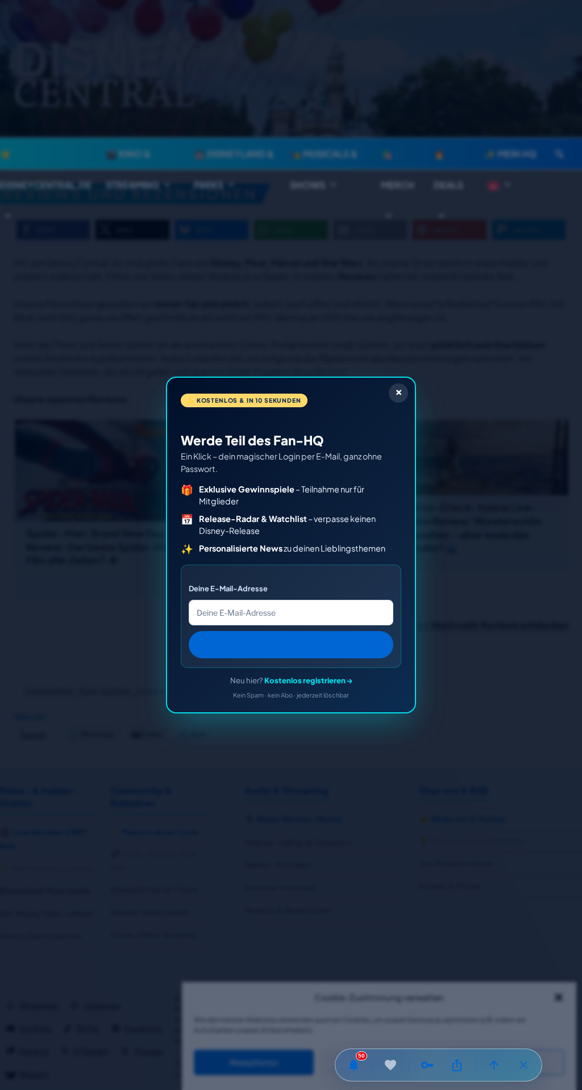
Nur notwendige (379, 1063)
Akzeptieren (253, 1063)
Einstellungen (505, 1063)
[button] (558, 997)
